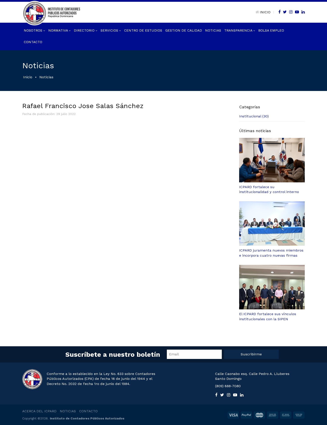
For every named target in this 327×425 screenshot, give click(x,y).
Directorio (85, 30)
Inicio (27, 77)
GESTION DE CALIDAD (183, 30)
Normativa (58, 30)
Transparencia (238, 30)
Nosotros (33, 30)
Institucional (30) (254, 116)
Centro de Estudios (143, 30)
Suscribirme (251, 354)
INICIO (265, 12)
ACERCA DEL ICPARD (39, 411)
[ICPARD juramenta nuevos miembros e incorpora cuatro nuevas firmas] (272, 223)
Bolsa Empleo (271, 30)
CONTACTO (88, 411)
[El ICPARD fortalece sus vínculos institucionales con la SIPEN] (272, 287)
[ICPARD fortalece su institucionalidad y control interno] (272, 160)
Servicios (110, 30)
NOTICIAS (68, 411)
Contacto (33, 42)
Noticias (213, 30)
